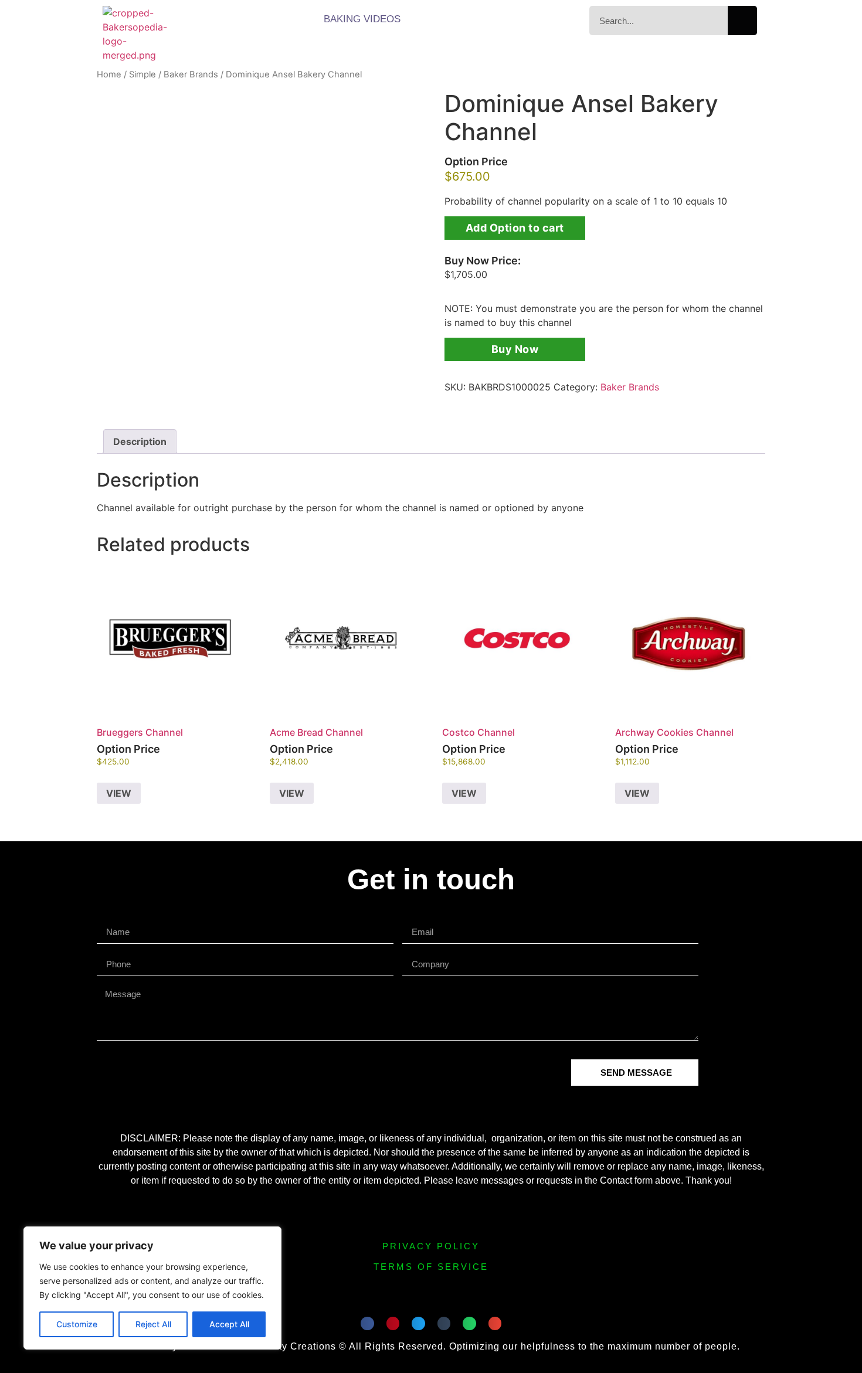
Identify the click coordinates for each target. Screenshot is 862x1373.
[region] (152, 1288)
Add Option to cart (515, 228)
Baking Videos (362, 19)
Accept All (229, 1324)
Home (109, 74)
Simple (142, 74)
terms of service (431, 1267)
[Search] (742, 20)
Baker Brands (191, 74)
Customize (76, 1324)
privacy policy (431, 1246)
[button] (367, 1323)
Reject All (153, 1324)
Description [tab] (140, 441)
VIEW (118, 793)
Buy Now (515, 349)
